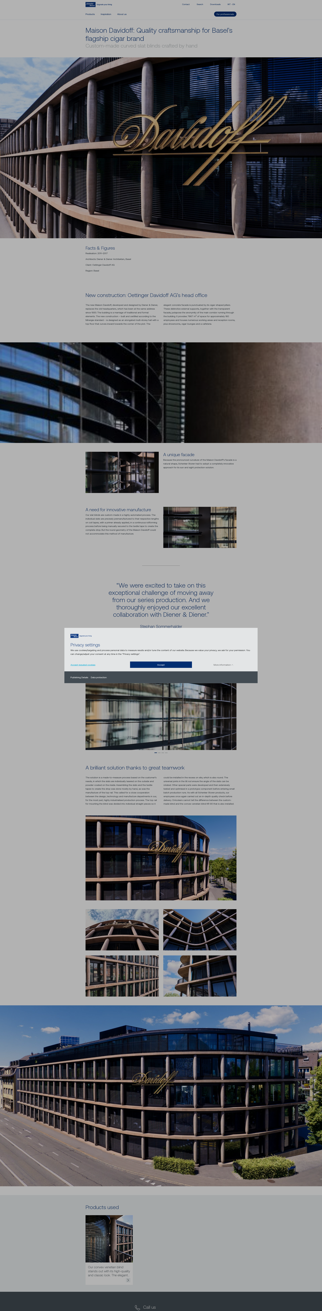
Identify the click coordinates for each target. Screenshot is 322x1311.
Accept (161, 664)
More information (222, 664)
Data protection (99, 677)
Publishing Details (79, 677)
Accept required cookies (83, 664)
